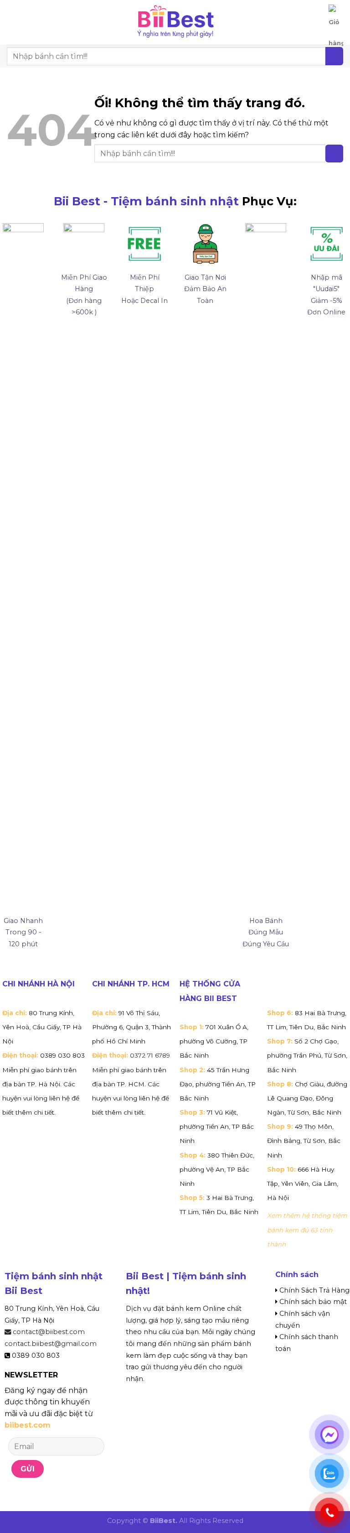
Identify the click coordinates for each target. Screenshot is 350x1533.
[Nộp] (334, 153)
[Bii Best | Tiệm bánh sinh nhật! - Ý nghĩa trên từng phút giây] (175, 22)
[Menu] (12, 22)
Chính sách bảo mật (313, 1302)
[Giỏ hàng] (336, 29)
